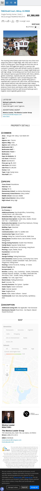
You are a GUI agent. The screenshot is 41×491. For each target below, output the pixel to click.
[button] (2, 489)
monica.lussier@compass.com (12, 114)
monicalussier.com (8, 442)
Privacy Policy (18, 477)
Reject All (24, 487)
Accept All (34, 487)
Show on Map (21, 369)
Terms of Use (28, 477)
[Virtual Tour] (15, 2)
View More (6, 116)
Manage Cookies (13, 487)
